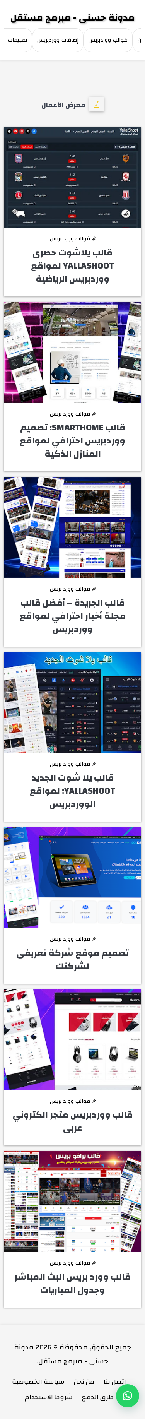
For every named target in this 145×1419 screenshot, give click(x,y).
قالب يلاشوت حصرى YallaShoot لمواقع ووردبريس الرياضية (72, 266)
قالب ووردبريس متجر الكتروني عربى (73, 1121)
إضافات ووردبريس (57, 40)
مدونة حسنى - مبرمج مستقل (72, 17)
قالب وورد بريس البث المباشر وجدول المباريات (72, 1283)
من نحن (84, 1382)
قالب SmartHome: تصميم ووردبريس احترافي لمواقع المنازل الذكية (72, 440)
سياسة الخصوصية (38, 1382)
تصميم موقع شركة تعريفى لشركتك (73, 959)
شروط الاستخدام (49, 1397)
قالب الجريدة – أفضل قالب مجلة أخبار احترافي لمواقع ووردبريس (73, 616)
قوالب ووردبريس (108, 40)
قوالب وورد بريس (73, 239)
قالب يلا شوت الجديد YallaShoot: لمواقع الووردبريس (72, 791)
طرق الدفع (98, 1397)
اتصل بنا (115, 1382)
